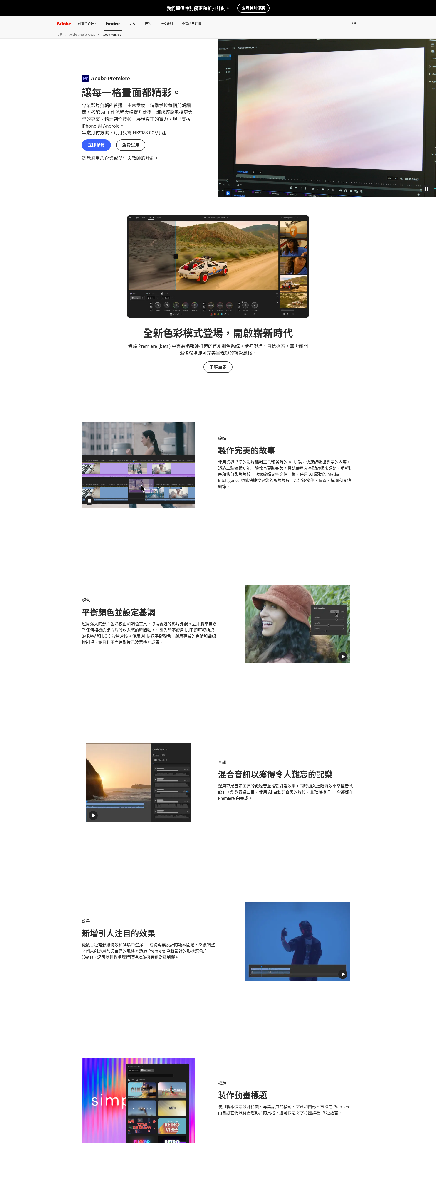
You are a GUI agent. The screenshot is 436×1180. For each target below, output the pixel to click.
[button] (354, 23)
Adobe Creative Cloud (82, 34)
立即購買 (96, 144)
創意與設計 (86, 23)
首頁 (60, 34)
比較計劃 (166, 23)
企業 (109, 157)
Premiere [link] (113, 23)
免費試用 (130, 144)
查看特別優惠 (253, 8)
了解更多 (218, 366)
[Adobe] (63, 23)
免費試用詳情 (191, 23)
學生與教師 (129, 157)
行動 (148, 23)
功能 (132, 23)
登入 (367, 23)
